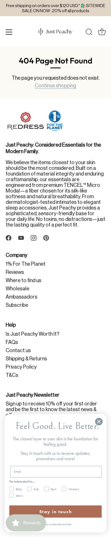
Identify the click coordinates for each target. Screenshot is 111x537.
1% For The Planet (26, 264)
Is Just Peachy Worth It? (32, 334)
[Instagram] (33, 237)
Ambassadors (21, 297)
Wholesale (17, 288)
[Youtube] (21, 237)
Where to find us (23, 280)
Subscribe (17, 305)
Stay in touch (55, 511)
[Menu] (9, 32)
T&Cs (12, 375)
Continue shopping (55, 85)
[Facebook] (8, 237)
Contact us (18, 350)
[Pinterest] (46, 237)
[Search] (89, 33)
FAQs (12, 342)
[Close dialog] (99, 422)
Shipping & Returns (26, 358)
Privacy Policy (21, 367)
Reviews (15, 272)
